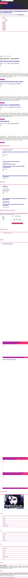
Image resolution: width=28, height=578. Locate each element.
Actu (3, 18)
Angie (1, 63)
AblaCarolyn (5, 548)
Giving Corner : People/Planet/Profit (10, 105)
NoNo (1, 83)
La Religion (10, 2)
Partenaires (5, 523)
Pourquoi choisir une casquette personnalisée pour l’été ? (11, 343)
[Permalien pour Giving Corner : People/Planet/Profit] (8, 111)
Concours (5, 28)
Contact (4, 521)
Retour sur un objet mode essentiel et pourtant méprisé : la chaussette (13, 473)
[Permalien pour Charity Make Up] (7, 134)
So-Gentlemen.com (20, 14)
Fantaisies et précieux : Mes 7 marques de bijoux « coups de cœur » (14, 458)
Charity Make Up (4, 121)
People (4, 23)
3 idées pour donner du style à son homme (14, 488)
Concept (4, 519)
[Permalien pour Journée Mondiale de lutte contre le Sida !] (7, 95)
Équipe (4, 517)
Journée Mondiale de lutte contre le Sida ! (11, 81)
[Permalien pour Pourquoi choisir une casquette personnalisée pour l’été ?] (8, 149)
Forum (4, 538)
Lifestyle (4, 25)
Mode (4, 21)
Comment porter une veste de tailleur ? (11, 161)
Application (5, 540)
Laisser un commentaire (14, 63)
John (3, 558)
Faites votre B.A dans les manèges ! (10, 61)
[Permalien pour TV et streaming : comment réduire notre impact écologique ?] (6, 202)
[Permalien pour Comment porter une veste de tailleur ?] (5, 159)
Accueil (4, 17)
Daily (6, 20)
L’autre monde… (11, 3)
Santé (4, 24)
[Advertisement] (14, 44)
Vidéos (4, 29)
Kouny (4, 552)
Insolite (4, 27)
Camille (4, 550)
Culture (4, 26)
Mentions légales (6, 525)
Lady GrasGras (5, 556)
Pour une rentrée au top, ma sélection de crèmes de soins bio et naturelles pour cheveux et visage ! (14, 7)
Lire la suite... (2, 79)
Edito (6, 19)
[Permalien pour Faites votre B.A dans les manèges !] (10, 71)
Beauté (4, 22)
